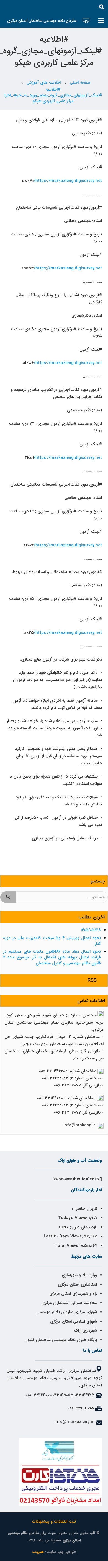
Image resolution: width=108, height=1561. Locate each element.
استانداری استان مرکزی (77, 1284)
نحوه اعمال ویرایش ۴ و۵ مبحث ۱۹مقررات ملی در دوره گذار (52, 941)
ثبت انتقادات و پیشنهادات (54, 1521)
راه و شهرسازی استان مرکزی (73, 1293)
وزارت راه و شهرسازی (78, 1275)
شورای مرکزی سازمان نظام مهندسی (66, 1312)
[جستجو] (101, 7)
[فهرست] (101, 21)
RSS (92, 980)
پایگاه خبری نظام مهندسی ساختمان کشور (61, 1340)
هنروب (38, 1552)
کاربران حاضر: (85, 1208)
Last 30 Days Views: (64, 1236)
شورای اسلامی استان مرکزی (73, 1321)
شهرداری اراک (85, 1330)
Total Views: (68, 1245)
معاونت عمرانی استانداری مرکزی (69, 1303)
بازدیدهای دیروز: (83, 1227)
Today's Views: (73, 1218)
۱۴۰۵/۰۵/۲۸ (91, 930)
